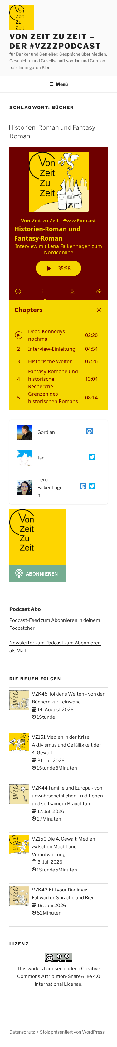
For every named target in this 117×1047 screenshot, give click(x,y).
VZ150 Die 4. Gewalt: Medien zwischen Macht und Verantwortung (63, 846)
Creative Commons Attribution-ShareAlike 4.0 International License (58, 976)
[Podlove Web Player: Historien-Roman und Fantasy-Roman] (58, 278)
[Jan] (90, 458)
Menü (62, 84)
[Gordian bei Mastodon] (88, 432)
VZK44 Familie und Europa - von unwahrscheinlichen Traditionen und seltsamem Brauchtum (67, 795)
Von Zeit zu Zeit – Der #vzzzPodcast (55, 41)
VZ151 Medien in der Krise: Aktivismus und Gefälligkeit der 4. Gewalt (66, 745)
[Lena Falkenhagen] (82, 487)
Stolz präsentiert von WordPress (72, 1032)
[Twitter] (90, 487)
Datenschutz (22, 1032)
